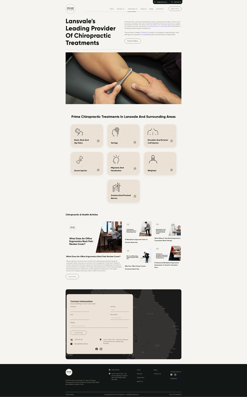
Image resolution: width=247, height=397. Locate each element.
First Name (73, 306)
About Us (144, 9)
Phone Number (114, 314)
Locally (179, 378)
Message (72, 322)
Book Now (175, 8)
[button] (120, 9)
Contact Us (160, 9)
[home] (70, 9)
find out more (132, 41)
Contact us (145, 32)
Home (112, 9)
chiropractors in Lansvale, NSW (159, 26)
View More (72, 276)
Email (71, 314)
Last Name (112, 306)
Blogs (151, 9)
